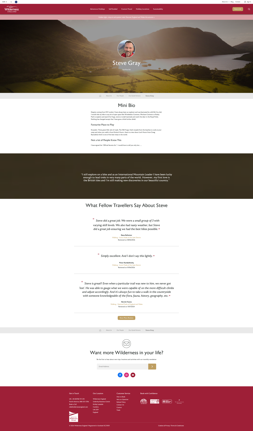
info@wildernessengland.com (78, 407)
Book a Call (237, 9)
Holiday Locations (142, 9)
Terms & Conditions (177, 426)
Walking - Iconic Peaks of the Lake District (126, 237)
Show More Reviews (126, 318)
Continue (152, 367)
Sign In (249, 2)
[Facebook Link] (120, 374)
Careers (119, 407)
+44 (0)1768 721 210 (78, 399)
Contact (237, 2)
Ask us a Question (122, 399)
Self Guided (113, 9)
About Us (225, 2)
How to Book (121, 397)
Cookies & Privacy (164, 426)
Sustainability (158, 9)
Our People (120, 96)
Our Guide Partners (135, 96)
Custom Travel (126, 9)
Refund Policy (121, 402)
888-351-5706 (84, 402)
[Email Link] (132, 374)
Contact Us (120, 405)
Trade (118, 410)
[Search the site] (249, 9)
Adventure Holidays (97, 9)
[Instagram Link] (126, 374)
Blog (232, 2)
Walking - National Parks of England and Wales (127, 304)
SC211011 (107, 426)
